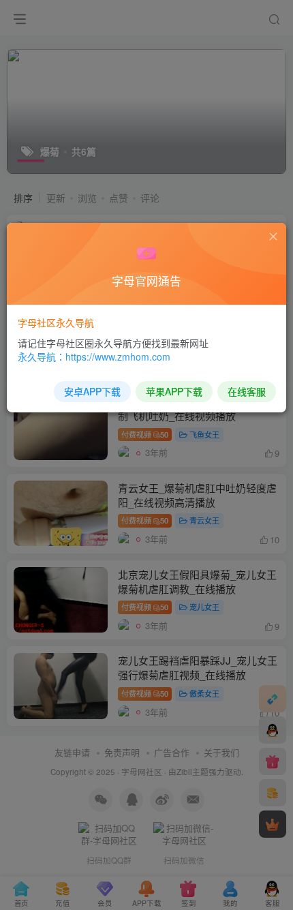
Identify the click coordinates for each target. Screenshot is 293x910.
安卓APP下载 (92, 391)
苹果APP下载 (174, 391)
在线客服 (247, 391)
